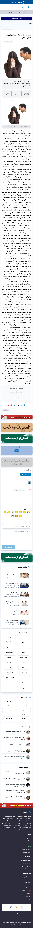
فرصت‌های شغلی (26, 849)
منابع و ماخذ (27, 869)
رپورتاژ (28, 893)
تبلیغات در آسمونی (25, 890)
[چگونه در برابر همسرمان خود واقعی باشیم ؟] (16, 576)
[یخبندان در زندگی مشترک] (16, 603)
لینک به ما (27, 846)
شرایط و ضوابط (26, 863)
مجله (29, 880)
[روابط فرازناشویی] (16, 594)
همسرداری (11, 12)
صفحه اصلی (27, 877)
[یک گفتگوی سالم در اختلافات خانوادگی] (16, 613)
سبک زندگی (19, 12)
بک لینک (28, 896)
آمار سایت (27, 844)
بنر (29, 899)
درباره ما (28, 841)
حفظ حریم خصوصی (25, 860)
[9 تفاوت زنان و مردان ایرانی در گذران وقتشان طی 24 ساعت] (16, 585)
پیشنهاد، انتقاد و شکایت (24, 866)
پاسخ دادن (18, 490)
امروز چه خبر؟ (27, 882)
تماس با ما (27, 838)
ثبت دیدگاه (26, 474)
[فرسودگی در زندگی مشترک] (16, 622)
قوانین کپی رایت (26, 852)
